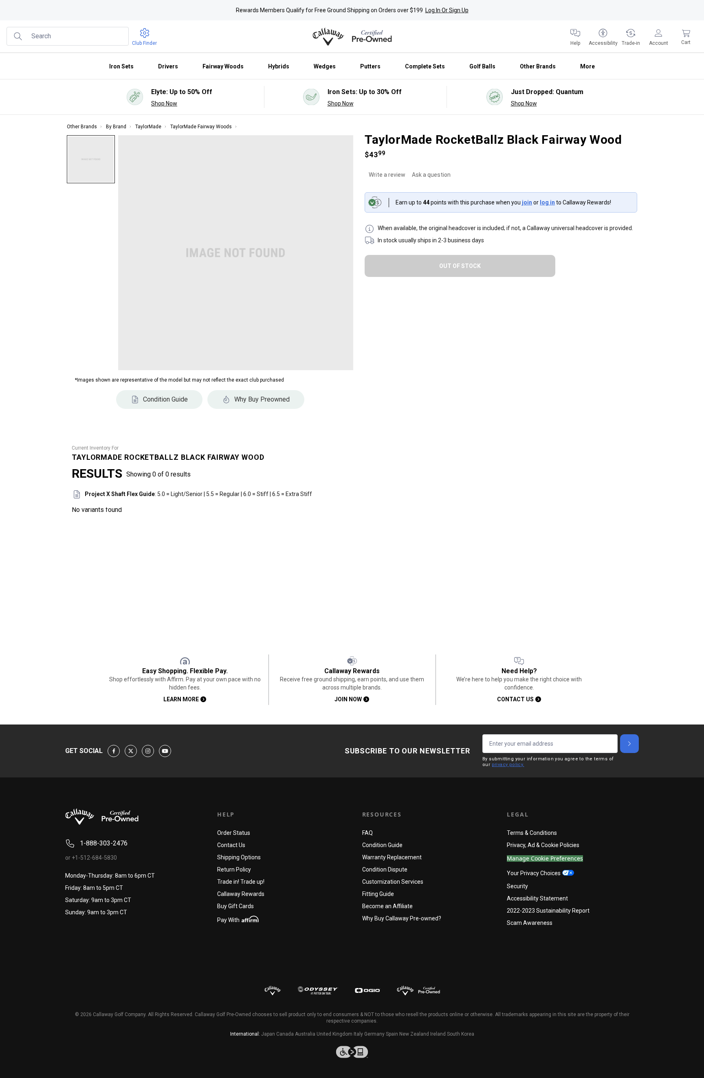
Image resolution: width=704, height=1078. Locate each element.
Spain (392, 1034)
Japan (268, 1034)
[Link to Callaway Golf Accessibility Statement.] (352, 1052)
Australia (305, 1034)
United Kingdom (334, 1034)
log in (547, 202)
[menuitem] (575, 36)
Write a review (387, 174)
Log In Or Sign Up (447, 10)
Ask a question (431, 174)
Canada (285, 1034)
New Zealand (414, 1034)
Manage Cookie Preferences (545, 858)
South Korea (460, 1034)
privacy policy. (508, 764)
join (527, 202)
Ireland (438, 1034)
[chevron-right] (629, 743)
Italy (358, 1034)
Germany (374, 1034)
